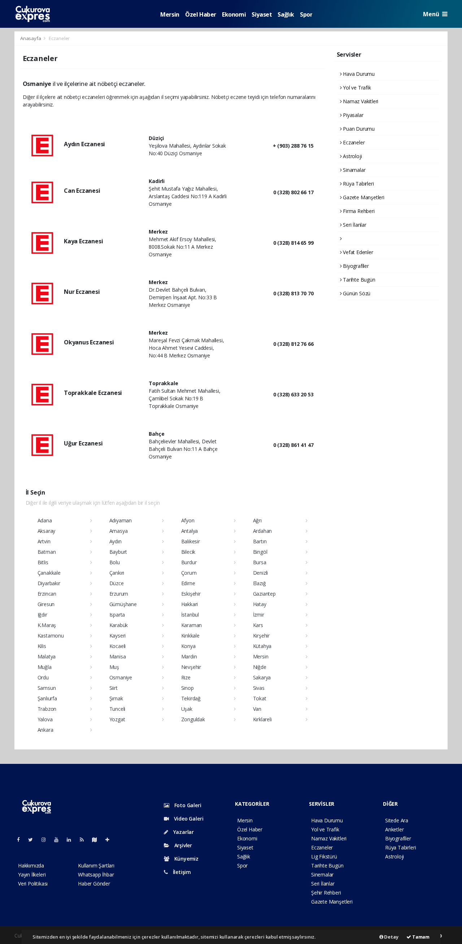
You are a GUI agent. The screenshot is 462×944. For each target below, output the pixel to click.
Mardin (189, 656)
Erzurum (118, 593)
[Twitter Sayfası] (33, 839)
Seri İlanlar (353, 224)
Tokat (259, 698)
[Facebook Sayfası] (21, 839)
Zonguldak (193, 719)
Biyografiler (355, 265)
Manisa (117, 656)
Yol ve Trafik (356, 87)
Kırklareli (262, 719)
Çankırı (117, 572)
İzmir (258, 614)
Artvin (44, 541)
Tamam (420, 937)
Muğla (45, 667)
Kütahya (262, 646)
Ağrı (257, 520)
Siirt (113, 687)
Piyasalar (352, 115)
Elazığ (259, 583)
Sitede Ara (396, 820)
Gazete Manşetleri (362, 197)
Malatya (47, 656)
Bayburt (118, 551)
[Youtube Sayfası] (59, 839)
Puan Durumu (358, 128)
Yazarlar (183, 831)
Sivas (259, 687)
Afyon (188, 520)
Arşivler (182, 845)
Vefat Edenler (357, 252)
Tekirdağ (191, 698)
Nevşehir (191, 667)
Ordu (43, 677)
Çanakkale (49, 572)
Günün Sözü (355, 293)
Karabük (118, 625)
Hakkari (189, 604)
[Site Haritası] (97, 839)
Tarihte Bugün (358, 279)
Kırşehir (261, 635)
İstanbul (190, 614)
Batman (47, 551)
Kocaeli (117, 646)
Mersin (169, 14)
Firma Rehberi (357, 211)
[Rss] (85, 839)
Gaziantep (264, 593)
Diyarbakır (49, 583)
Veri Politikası (33, 883)
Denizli (260, 572)
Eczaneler (353, 142)
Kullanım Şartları (96, 865)
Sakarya (262, 677)
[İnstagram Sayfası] (47, 839)
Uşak (186, 708)
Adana (45, 520)
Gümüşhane (123, 604)
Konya (188, 646)
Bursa (259, 562)
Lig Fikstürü (324, 856)
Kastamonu (51, 635)
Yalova (45, 719)
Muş (114, 667)
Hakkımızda (31, 865)
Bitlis (43, 562)
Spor (306, 14)
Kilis (42, 646)
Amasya (118, 530)
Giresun (46, 604)
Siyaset (262, 14)
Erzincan (47, 593)
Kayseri (117, 635)
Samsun (47, 687)
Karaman (191, 625)
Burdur (189, 562)
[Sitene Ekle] (110, 839)
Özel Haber (200, 14)
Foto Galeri (187, 805)
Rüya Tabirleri (357, 183)
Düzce (116, 583)
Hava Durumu (358, 73)
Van (257, 708)
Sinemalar (322, 874)
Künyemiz (186, 858)
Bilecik (188, 551)
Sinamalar (353, 169)
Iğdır (42, 614)
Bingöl (260, 551)
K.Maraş (47, 625)
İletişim (181, 872)
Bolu (114, 562)
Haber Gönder (94, 883)
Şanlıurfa (47, 698)
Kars (258, 625)
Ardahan (262, 530)
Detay (390, 937)
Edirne (188, 583)
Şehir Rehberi (326, 892)
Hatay (259, 604)
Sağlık (286, 14)
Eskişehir (191, 593)
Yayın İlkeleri (31, 874)
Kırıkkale (190, 635)
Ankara (45, 729)
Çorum (189, 572)
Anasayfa (31, 38)
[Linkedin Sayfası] (72, 839)
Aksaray (47, 530)
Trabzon (47, 708)
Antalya (189, 530)
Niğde (259, 667)
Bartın (260, 541)
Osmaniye (120, 677)
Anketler (394, 829)
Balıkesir (190, 541)
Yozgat (117, 719)
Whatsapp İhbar (96, 874)
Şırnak (116, 698)
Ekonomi (234, 14)
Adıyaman (120, 520)
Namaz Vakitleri (359, 101)
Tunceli (117, 708)
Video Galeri (188, 818)
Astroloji (351, 156)
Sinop (187, 687)
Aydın (115, 541)
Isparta (117, 614)
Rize (186, 677)
